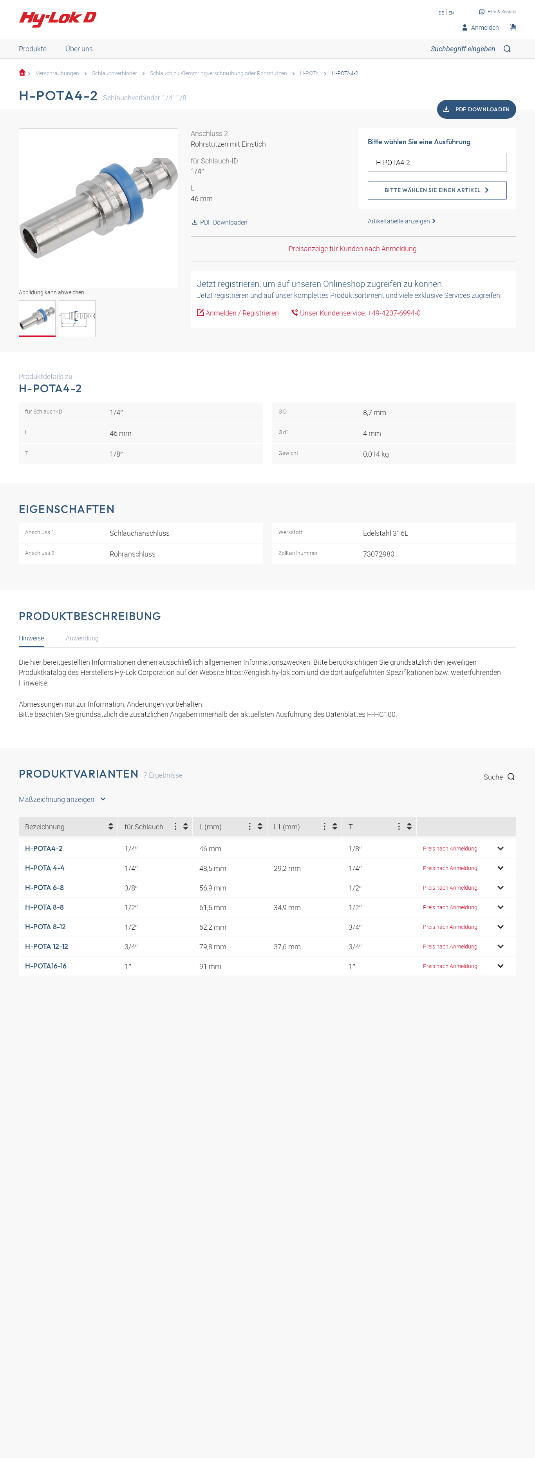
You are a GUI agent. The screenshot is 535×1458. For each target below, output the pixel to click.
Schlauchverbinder (114, 73)
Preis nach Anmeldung (450, 848)
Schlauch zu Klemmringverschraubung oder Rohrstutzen (218, 73)
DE (441, 13)
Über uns (79, 48)
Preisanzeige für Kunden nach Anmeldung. (353, 248)
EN (451, 13)
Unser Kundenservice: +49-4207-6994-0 (359, 312)
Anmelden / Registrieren (241, 312)
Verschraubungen (57, 73)
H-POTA (309, 73)
